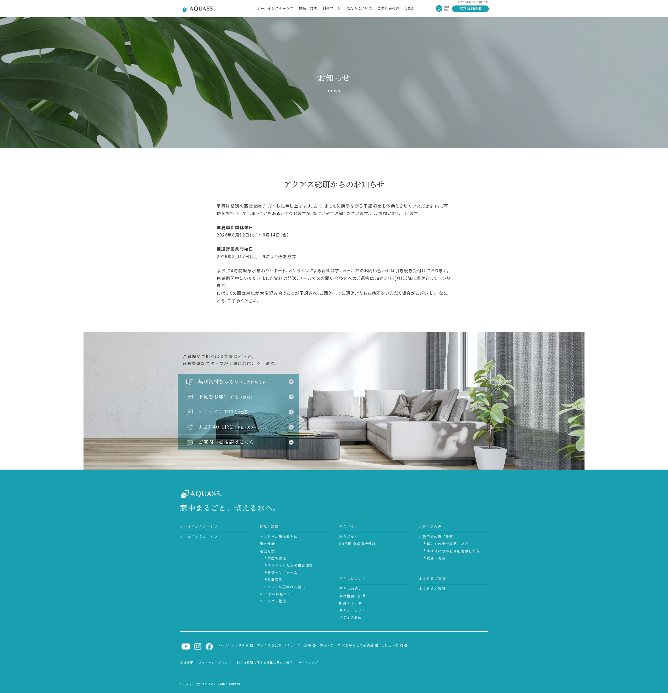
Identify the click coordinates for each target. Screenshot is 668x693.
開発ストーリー (352, 602)
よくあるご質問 (432, 588)
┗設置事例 (273, 579)
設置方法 (267, 550)
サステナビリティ (354, 610)
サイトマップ (308, 662)
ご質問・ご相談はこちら (226, 441)
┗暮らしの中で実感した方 (445, 543)
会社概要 (186, 662)
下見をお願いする (226, 396)
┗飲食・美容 (434, 558)
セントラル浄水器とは (279, 536)
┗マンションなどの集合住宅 (288, 565)
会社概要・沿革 (352, 595)
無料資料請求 (470, 8)
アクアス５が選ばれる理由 (282, 586)
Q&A (409, 8)
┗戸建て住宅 (275, 558)
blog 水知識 (392, 645)
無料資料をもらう (234, 381)
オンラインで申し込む (223, 411)
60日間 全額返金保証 (357, 543)
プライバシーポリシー (215, 662)
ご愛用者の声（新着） (438, 536)
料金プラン (348, 536)
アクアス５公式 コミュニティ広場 (284, 645)
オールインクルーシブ (275, 8)
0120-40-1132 (234, 426)
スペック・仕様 (273, 600)
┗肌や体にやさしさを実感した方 (451, 550)
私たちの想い (350, 588)
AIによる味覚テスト (277, 593)
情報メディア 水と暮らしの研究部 (347, 645)
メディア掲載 (350, 617)
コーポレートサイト (233, 645)
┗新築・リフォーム (280, 572)
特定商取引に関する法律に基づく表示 (265, 662)
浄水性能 (267, 543)
